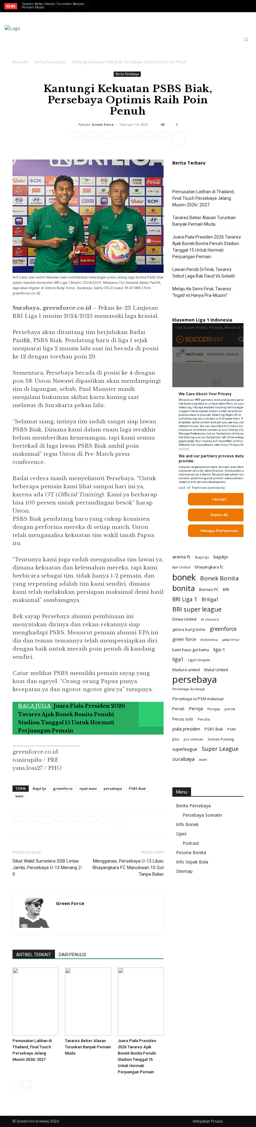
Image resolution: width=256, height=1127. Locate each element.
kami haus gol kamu (190, 649)
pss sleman (193, 739)
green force (184, 639)
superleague (184, 749)
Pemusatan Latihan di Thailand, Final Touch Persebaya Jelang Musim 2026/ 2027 (203, 198)
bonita (183, 588)
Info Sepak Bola (192, 862)
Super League (220, 749)
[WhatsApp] (106, 138)
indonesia (209, 639)
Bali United (181, 567)
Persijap (213, 709)
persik (229, 708)
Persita (204, 719)
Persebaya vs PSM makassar (198, 698)
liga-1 (219, 649)
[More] (178, 138)
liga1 (178, 659)
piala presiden (186, 729)
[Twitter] (238, 6)
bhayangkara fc (209, 567)
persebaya (113, 788)
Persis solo (182, 719)
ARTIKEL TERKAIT (33, 954)
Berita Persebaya (50, 62)
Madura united (186, 669)
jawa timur (231, 639)
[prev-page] (16, 1084)
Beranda (20, 62)
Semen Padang (221, 739)
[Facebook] (219, 6)
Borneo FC (209, 589)
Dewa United (184, 619)
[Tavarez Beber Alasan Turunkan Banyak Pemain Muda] (88, 1001)
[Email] (135, 138)
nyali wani (88, 788)
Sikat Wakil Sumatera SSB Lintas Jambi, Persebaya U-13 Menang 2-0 (47, 867)
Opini (181, 834)
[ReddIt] (120, 138)
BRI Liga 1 (184, 599)
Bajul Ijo (39, 788)
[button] (246, 39)
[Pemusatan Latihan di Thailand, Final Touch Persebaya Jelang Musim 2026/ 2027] (35, 1001)
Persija (196, 708)
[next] (120, 6)
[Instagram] (228, 6)
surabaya (183, 758)
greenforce (63, 788)
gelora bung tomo (188, 629)
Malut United (216, 669)
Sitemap (184, 871)
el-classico (210, 619)
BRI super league (197, 609)
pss (175, 739)
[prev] (110, 6)
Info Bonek (187, 824)
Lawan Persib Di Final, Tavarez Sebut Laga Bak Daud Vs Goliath (56, 5)
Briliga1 (210, 599)
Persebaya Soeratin (202, 815)
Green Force (103, 124)
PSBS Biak (137, 788)
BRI (226, 589)
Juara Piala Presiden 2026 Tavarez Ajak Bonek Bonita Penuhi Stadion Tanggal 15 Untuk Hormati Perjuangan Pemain (206, 246)
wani (19, 796)
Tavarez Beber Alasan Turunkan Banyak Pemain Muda (88, 1047)
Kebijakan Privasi (208, 1121)
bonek (184, 577)
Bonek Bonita (219, 578)
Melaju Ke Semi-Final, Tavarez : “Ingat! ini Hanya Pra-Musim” (202, 292)
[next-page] (26, 1084)
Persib (178, 708)
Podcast (191, 843)
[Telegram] (149, 138)
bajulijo (221, 557)
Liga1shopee (199, 659)
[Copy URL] (163, 138)
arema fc (181, 557)
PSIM (231, 729)
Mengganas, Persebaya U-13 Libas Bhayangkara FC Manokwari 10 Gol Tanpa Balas (128, 867)
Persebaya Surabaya (188, 689)
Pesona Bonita (191, 852)
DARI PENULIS (72, 954)
